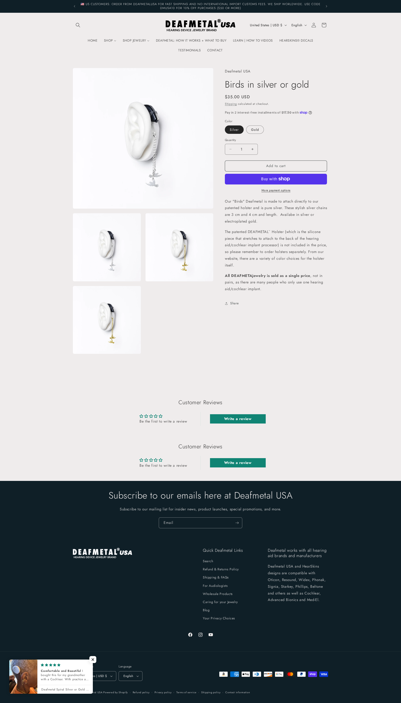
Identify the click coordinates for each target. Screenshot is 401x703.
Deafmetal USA (93, 692)
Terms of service (186, 692)
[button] (78, 25)
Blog (206, 610)
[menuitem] (92, 40)
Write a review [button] (237, 418)
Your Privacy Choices (219, 618)
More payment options (276, 190)
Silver (234, 129)
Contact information (237, 692)
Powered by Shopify (115, 692)
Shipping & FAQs (216, 577)
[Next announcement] (326, 6)
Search (208, 561)
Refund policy (141, 692)
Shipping (231, 104)
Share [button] (234, 303)
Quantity (230, 140)
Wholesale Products (218, 593)
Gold (255, 129)
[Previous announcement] (74, 6)
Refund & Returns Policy (221, 569)
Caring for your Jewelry (220, 602)
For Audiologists (215, 585)
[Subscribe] (237, 522)
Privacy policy (163, 692)
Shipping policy (211, 692)
